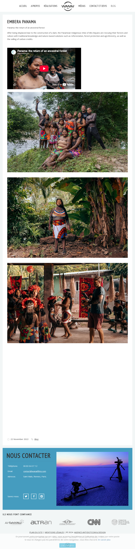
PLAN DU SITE (36, 532)
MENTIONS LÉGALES (54, 532)
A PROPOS (35, 6)
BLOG (113, 6)
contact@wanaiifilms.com (34, 471)
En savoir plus (104, 539)
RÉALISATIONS (50, 6)
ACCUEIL (23, 6)
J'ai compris (67, 545)
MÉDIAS (81, 6)
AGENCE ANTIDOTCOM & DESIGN (90, 532)
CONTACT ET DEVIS (98, 6)
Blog (36, 439)
